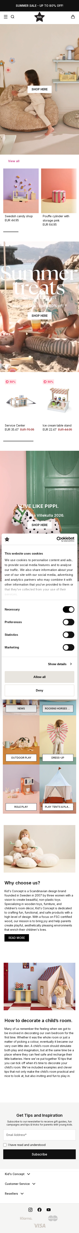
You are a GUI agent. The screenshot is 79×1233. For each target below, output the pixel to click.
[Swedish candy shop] (21, 190)
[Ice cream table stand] (59, 400)
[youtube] (49, 1210)
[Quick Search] (12, 16)
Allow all (39, 677)
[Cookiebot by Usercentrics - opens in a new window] (56, 539)
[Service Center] (21, 400)
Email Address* (16, 1135)
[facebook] (39, 1210)
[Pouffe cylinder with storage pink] (59, 190)
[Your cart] (73, 16)
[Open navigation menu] (5, 16)
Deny (39, 690)
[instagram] (30, 1210)
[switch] (68, 622)
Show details (57, 664)
